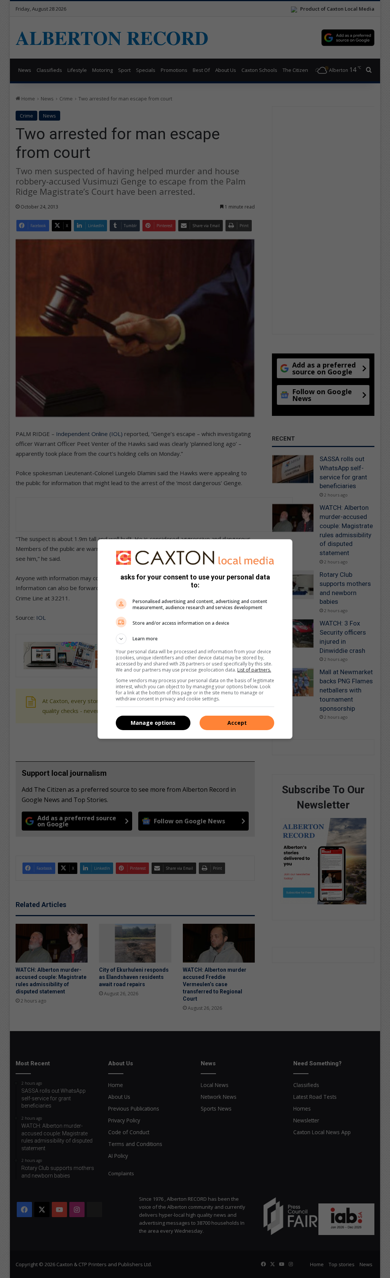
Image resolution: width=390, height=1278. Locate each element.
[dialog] (195, 639)
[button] (195, 638)
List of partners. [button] (254, 670)
